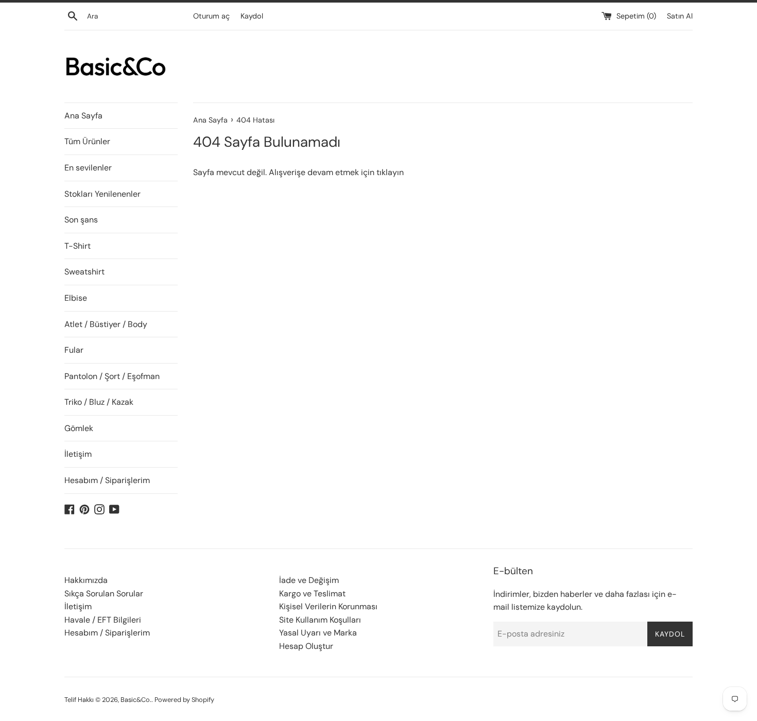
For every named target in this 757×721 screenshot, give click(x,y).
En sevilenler (88, 167)
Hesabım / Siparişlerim (107, 480)
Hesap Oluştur (306, 646)
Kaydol (251, 16)
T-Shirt (77, 246)
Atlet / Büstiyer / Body (105, 324)
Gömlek (78, 428)
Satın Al (680, 16)
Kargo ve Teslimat (312, 593)
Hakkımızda (86, 580)
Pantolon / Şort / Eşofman (112, 376)
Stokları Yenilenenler (102, 193)
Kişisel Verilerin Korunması (328, 606)
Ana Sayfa (83, 115)
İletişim (78, 454)
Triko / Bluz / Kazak (98, 402)
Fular (73, 350)
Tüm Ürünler (87, 141)
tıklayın (390, 172)
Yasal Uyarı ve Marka (318, 632)
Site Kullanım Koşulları (320, 619)
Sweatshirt (84, 271)
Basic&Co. (136, 699)
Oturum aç (211, 16)
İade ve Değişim (309, 580)
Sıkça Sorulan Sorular (103, 593)
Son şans (81, 219)
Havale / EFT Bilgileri (102, 619)
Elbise (75, 298)
